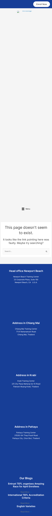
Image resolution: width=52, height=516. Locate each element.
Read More (26, 492)
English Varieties (26, 506)
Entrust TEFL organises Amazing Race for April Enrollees (26, 485)
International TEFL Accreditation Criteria (26, 496)
